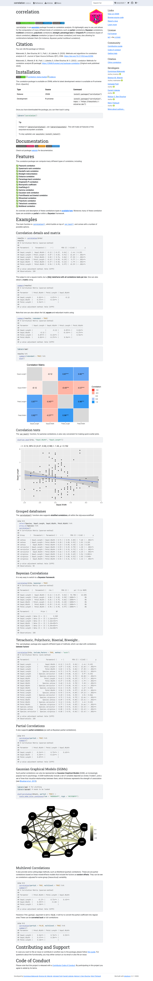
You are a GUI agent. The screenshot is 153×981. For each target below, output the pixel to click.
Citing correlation (114, 62)
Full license (112, 34)
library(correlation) (36, 127)
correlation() (26, 515)
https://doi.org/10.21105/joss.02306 (78, 56)
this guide (91, 952)
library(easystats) (58, 127)
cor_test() (24, 434)
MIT (109, 37)
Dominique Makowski (116, 71)
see (26, 349)
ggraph (27, 789)
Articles (49, 3)
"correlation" (30, 115)
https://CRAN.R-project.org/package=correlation (61, 63)
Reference (39, 3)
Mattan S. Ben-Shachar (117, 97)
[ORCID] (120, 74)
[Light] (136, 3)
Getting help (112, 53)
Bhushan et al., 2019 (28, 781)
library (20, 115)
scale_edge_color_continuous (31, 796)
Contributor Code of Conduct (64, 965)
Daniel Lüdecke (114, 90)
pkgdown (127, 976)
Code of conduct (114, 50)
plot (21, 359)
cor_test (25, 440)
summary (20, 286)
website (34, 150)
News (58, 3)
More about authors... (116, 109)
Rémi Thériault (113, 103)
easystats (120, 3)
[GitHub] (132, 3)
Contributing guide (115, 46)
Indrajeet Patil (113, 84)
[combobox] (102, 3)
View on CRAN (113, 14)
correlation (19, 3)
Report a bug (113, 21)
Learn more (112, 25)
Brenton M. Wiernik (115, 78)
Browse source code (116, 17)
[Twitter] (128, 3)
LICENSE (117, 37)
